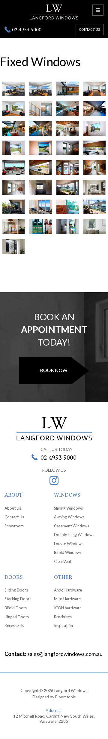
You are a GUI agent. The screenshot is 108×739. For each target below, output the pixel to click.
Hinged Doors (16, 616)
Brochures (63, 616)
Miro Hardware (67, 598)
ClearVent (62, 561)
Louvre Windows (68, 543)
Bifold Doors (15, 607)
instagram (54, 480)
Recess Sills (14, 625)
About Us (12, 508)
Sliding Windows (68, 508)
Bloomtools (65, 696)
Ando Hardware (68, 590)
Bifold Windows (68, 552)
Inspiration (63, 625)
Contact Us (14, 516)
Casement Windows (71, 525)
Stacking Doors (17, 598)
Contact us (89, 29)
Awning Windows (69, 516)
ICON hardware (68, 607)
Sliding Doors (16, 590)
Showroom (14, 525)
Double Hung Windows (74, 534)
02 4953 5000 (26, 29)
